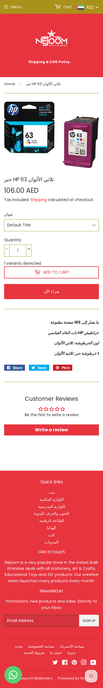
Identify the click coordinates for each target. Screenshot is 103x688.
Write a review (51, 430)
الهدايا (51, 527)
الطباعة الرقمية (51, 520)
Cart (67, 7)
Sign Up (89, 620)
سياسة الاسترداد (72, 646)
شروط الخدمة (34, 652)
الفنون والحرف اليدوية (51, 513)
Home (9, 83)
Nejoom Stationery (35, 678)
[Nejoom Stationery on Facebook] (65, 663)
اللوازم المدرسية (51, 506)
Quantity (12, 240)
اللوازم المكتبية (52, 499)
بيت (52, 492)
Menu (16, 7)
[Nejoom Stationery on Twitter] (55, 663)
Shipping (38, 199)
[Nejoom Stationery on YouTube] (93, 663)
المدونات (51, 542)
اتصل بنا (56, 652)
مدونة (71, 652)
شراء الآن (51, 291)
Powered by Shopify (75, 678)
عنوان (8, 214)
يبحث (19, 646)
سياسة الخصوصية (41, 646)
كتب (51, 535)
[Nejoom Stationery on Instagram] (84, 663)
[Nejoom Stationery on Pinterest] (74, 663)
